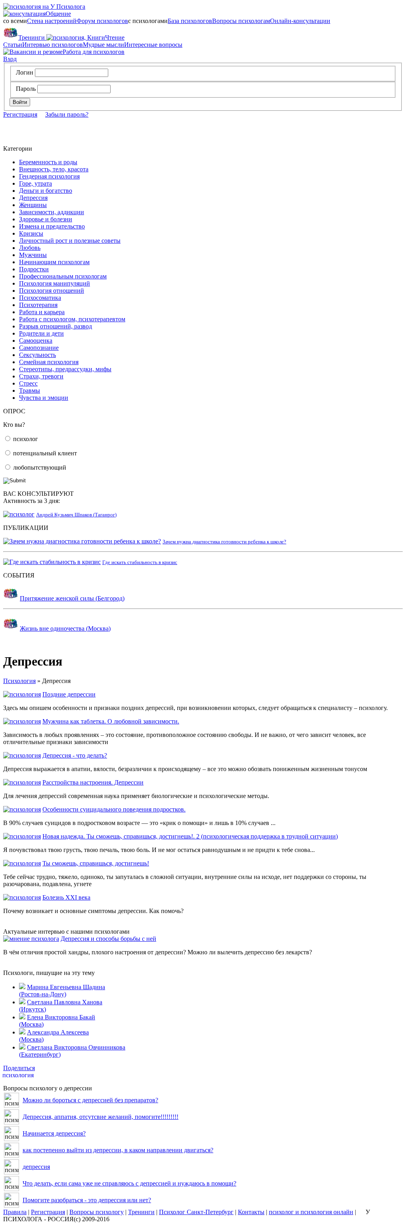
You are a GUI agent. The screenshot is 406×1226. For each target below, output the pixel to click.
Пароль (26, 88)
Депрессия (33, 197)
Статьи (12, 44)
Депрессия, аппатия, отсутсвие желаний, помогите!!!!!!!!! (100, 1116)
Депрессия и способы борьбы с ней (108, 938)
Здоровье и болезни (45, 219)
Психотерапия (38, 304)
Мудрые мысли (103, 44)
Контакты (251, 1212)
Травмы (29, 390)
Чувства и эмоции (43, 397)
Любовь (29, 247)
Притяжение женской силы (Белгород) (72, 598)
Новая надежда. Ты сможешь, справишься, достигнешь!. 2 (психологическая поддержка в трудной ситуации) (190, 836)
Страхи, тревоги (41, 376)
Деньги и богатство (45, 190)
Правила (15, 1212)
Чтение (91, 37)
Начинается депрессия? (54, 1133)
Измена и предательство (52, 226)
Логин (24, 72)
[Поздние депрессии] (22, 694)
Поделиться (19, 1068)
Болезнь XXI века (66, 897)
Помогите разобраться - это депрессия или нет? (87, 1200)
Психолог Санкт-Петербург (196, 1212)
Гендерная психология (49, 176)
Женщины (33, 204)
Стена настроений (52, 20)
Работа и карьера (42, 312)
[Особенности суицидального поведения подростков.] (22, 809)
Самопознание (39, 347)
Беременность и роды (48, 162)
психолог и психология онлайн (311, 1212)
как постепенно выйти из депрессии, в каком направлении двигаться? (118, 1150)
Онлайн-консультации (300, 20)
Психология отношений (51, 290)
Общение (42, 13)
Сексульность (37, 354)
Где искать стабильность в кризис (139, 562)
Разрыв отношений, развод (55, 326)
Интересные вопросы (153, 44)
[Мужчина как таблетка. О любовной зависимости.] (22, 721)
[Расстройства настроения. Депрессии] (22, 782)
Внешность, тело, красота (53, 169)
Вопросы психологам (241, 20)
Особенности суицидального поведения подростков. (114, 809)
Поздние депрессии (69, 694)
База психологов (190, 20)
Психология (19, 680)
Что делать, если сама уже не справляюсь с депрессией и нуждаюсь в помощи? (129, 1183)
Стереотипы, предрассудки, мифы (65, 369)
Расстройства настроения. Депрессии (93, 782)
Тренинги (31, 37)
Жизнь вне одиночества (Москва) (65, 628)
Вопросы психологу (96, 1212)
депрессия (36, 1166)
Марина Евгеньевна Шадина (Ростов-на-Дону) (62, 991)
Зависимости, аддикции (51, 212)
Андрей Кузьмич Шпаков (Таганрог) (76, 515)
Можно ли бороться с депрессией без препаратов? (90, 1100)
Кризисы (31, 233)
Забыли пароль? (66, 114)
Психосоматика (40, 297)
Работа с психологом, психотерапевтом (72, 319)
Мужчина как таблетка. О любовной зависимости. (110, 721)
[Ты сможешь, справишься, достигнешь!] (22, 863)
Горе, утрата (35, 183)
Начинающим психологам (54, 262)
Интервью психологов (52, 44)
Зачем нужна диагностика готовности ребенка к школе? (224, 542)
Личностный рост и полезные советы (70, 240)
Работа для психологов (93, 51)
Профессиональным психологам (63, 276)
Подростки (34, 269)
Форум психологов (102, 20)
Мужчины (33, 254)
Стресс (28, 383)
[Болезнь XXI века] (22, 897)
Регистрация (20, 114)
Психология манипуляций (54, 283)
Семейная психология (49, 362)
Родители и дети (41, 333)
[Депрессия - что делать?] (22, 755)
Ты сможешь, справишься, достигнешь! (95, 863)
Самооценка (35, 340)
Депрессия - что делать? (74, 755)
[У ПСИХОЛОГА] (44, 6)
